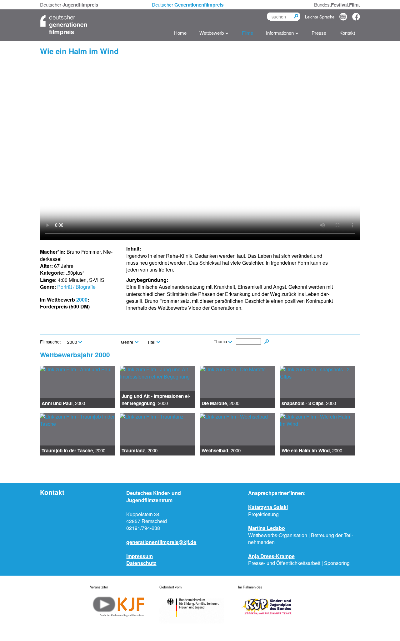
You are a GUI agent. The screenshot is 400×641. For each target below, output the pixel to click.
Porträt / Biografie (76, 286)
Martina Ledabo (266, 528)
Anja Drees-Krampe (271, 556)
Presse (319, 32)
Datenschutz (141, 563)
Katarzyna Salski (268, 507)
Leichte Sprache (319, 17)
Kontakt (347, 32)
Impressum (139, 556)
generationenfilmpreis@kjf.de (161, 542)
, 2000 (63, 403)
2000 (82, 299)
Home (180, 32)
